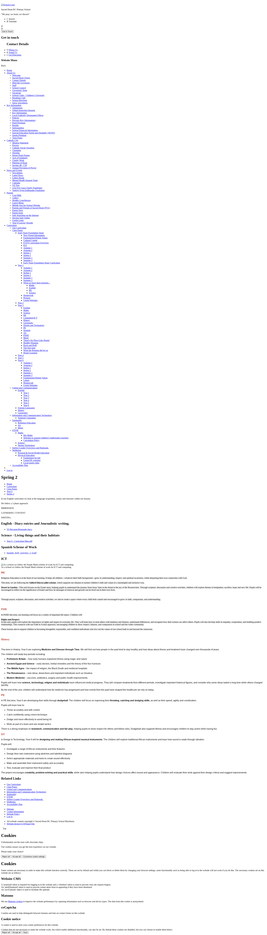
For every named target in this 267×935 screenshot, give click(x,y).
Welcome (16, 75)
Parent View (17, 210)
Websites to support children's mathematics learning (45, 438)
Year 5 (21, 358)
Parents (10, 193)
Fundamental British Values (35, 238)
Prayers (15, 145)
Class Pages (17, 230)
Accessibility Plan (20, 465)
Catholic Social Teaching (23, 148)
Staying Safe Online (21, 218)
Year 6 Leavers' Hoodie (22, 223)
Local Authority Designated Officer (27, 115)
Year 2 (21, 303)
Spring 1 (27, 253)
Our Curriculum (19, 228)
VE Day (16, 185)
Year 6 (21, 360)
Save (25, 932)
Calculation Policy (31, 440)
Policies (15, 118)
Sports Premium (19, 135)
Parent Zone (17, 213)
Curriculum (12, 225)
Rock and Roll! (30, 345)
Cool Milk (16, 195)
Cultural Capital (30, 240)
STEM (15, 430)
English (32, 288)
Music (26, 338)
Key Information (14, 105)
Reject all (6, 857)
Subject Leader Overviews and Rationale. (30, 448)
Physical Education (26, 455)
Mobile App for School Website (26, 205)
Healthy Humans (30, 343)
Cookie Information (15, 811)
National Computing (27, 418)
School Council (19, 88)
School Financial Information (25, 130)
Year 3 (21, 305)
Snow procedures (20, 103)
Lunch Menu (18, 203)
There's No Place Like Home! (36, 340)
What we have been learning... (36, 283)
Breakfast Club (18, 98)
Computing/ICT (30, 318)
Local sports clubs (31, 463)
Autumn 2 (27, 250)
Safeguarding (18, 128)
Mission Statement (20, 143)
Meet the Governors (21, 83)
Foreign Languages (26, 408)
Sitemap (10, 809)
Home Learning (30, 353)
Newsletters (17, 173)
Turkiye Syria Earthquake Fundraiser (28, 190)
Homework (28, 295)
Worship (16, 153)
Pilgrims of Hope (19, 163)
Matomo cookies (15, 901)
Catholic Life (12, 140)
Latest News (17, 175)
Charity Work (18, 160)
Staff (14, 85)
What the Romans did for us (35, 350)
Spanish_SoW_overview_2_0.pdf (21, 553)
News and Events (14, 170)
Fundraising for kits (31, 458)
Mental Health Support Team (25, 180)
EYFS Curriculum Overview (36, 243)
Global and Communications (24, 388)
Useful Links (18, 220)
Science (32, 293)
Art (24, 333)
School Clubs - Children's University (28, 95)
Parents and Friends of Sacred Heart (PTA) (31, 208)
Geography (28, 323)
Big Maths (28, 435)
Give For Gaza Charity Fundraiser (27, 188)
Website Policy (13, 814)
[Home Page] (8, 5)
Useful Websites (30, 300)
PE (24, 328)
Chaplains (16, 150)
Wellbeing (16, 450)
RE (30, 290)
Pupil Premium (18, 123)
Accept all (17, 857)
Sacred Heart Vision (21, 78)
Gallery (15, 198)
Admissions (17, 108)
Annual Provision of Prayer (24, 168)
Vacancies (16, 93)
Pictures (26, 298)
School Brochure (19, 100)
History (26, 320)
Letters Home (18, 178)
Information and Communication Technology (32, 415)
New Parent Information (34, 235)
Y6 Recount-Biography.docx (19, 529)
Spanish (26, 330)
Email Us (13, 52)
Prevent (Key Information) (23, 120)
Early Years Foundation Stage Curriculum (41, 263)
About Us (11, 73)
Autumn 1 (27, 248)
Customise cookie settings (34, 857)
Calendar (16, 183)
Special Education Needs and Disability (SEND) (33, 133)
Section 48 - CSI (19, 165)
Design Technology (26, 445)
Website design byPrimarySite (21, 824)
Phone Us (13, 50)
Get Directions (14, 55)
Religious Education (27, 423)
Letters (26, 380)
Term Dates (17, 138)
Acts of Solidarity (20, 158)
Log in (10, 470)
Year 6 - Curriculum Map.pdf (19, 541)
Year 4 (21, 355)
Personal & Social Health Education (33, 453)
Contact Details (19, 80)
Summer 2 (27, 260)
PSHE (26, 335)
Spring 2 (27, 255)
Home (9, 70)
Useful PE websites (31, 460)
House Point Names (21, 155)
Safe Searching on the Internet (25, 215)
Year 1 (21, 265)
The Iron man (29, 348)
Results (15, 125)
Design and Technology (33, 325)
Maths (31, 285)
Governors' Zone (19, 90)
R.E (25, 245)
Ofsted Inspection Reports (23, 110)
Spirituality (17, 420)
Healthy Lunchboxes (21, 200)
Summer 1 (27, 258)
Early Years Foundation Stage (31, 233)
